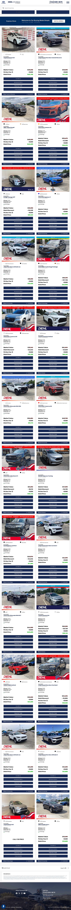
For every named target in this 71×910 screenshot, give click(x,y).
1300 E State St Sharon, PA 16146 (56, 3)
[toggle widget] (3, 906)
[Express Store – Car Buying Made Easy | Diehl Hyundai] (35, 21)
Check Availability (18, 89)
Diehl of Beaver (42, 512)
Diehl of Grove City (43, 94)
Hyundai (14, 2)
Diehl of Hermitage (43, 164)
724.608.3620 (65, 94)
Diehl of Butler (7, 233)
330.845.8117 (30, 94)
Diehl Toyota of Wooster (9, 94)
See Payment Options (18, 82)
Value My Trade (18, 86)
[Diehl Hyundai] (3, 2)
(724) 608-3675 (56, 2)
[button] (34, 39)
